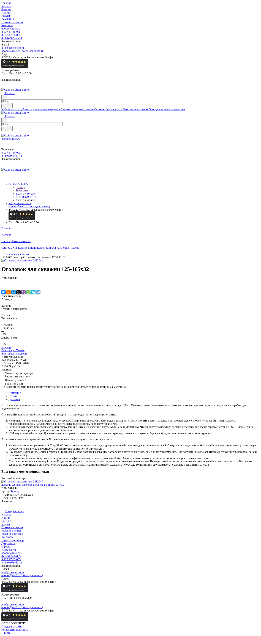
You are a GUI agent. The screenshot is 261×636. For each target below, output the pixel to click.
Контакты (7, 536)
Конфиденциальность (14, 629)
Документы (8, 543)
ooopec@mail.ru (10, 28)
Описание (15, 392)
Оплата (13, 396)
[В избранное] (3, 281)
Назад (21, 187)
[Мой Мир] (13, 292)
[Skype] (33, 292)
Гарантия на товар (12, 540)
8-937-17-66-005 (11, 31)
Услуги (5, 524)
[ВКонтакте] (3, 292)
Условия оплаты (11, 530)
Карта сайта (8, 549)
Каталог (6, 514)
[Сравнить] (3, 284)
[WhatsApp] (28, 292)
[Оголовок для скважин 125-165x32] (22, 260)
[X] (18, 292)
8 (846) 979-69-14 (11, 38)
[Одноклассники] (8, 292)
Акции (5, 517)
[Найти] (10, 105)
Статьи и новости (12, 527)
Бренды (6, 520)
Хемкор (6, 347)
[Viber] (23, 292)
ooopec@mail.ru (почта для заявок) (22, 50)
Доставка (14, 399)
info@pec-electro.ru (12, 47)
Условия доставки (12, 533)
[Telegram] (38, 292)
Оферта (5, 546)
